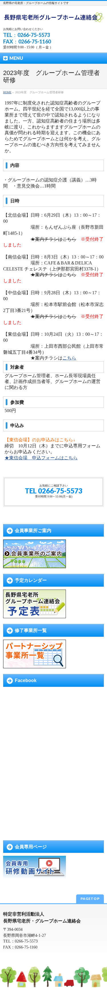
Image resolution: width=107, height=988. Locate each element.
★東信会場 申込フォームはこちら (41, 457)
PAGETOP (90, 898)
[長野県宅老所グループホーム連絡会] (53, 17)
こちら (69, 357)
